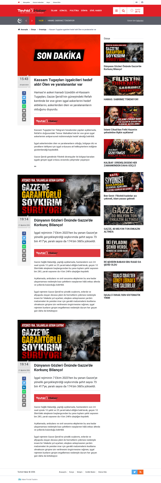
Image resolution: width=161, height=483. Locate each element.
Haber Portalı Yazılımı (29, 479)
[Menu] (116, 11)
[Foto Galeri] (142, 2)
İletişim (79, 472)
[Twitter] (24, 97)
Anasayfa (62, 472)
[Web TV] (136, 2)
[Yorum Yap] (24, 119)
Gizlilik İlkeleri (90, 472)
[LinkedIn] (24, 102)
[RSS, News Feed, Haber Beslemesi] (140, 472)
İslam (54, 10)
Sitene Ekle (56, 2)
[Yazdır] (24, 115)
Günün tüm (135, 20)
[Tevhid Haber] (32, 10)
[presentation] (26, 20)
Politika (74, 10)
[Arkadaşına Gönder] (24, 110)
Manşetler (26, 2)
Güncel (63, 10)
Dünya (84, 10)
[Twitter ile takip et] (135, 472)
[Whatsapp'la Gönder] (24, 106)
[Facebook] (24, 93)
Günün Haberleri (38, 2)
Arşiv (48, 2)
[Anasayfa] (19, 2)
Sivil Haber (96, 10)
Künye (71, 472)
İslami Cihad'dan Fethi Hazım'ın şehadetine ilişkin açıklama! (72, 20)
